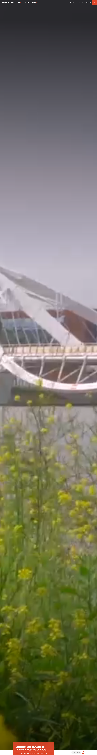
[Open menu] (94, 2)
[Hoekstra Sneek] (7, 2)
